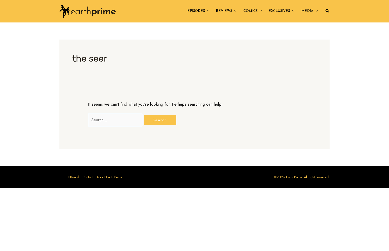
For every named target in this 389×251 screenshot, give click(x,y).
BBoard (73, 177)
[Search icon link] (328, 11)
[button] (207, 11)
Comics (250, 11)
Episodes (196, 11)
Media (307, 11)
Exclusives (279, 11)
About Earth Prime (109, 177)
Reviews (224, 11)
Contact (87, 177)
